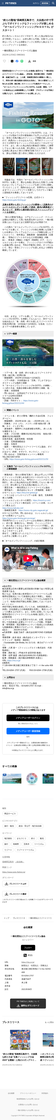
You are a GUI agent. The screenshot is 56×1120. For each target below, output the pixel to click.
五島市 (26, 844)
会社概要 (11, 1093)
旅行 (6, 844)
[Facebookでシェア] (17, 61)
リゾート (8, 850)
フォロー (28, 948)
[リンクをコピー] (34, 61)
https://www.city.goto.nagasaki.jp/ (33, 510)
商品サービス (10, 813)
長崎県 (16, 844)
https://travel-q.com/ (42, 500)
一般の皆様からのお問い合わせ (28, 1110)
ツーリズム (39, 844)
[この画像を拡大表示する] (11, 778)
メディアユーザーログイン (28, 718)
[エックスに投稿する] (12, 61)
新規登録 (45, 3)
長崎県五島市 (8, 862)
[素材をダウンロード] (29, 61)
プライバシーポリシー (28, 1093)
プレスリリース (19, 918)
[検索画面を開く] (53, 3)
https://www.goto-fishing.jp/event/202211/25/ (29, 459)
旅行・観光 (9, 826)
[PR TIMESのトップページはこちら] (10, 3)
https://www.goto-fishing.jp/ (14, 200)
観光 (42, 838)
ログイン (36, 3)
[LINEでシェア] (22, 61)
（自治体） (19, 862)
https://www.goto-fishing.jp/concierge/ (18, 518)
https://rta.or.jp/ (13, 660)
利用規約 (45, 1093)
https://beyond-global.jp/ (27, 492)
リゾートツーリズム (25, 850)
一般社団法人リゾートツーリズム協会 (28, 936)
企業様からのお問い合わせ (28, 1104)
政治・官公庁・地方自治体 (30, 826)
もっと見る (49, 1022)
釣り (33, 838)
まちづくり (21, 838)
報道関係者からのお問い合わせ (28, 1099)
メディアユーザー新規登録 (28, 731)
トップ (6, 918)
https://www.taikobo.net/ (12, 508)
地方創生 (8, 838)
